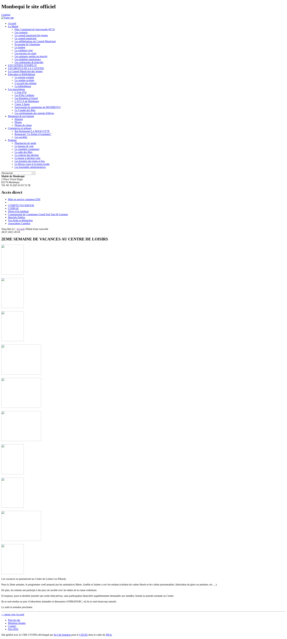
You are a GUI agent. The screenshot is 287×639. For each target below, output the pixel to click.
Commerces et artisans (19, 128)
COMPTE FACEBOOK (21, 205)
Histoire (19, 119)
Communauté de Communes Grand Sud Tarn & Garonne (38, 214)
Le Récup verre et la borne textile (32, 164)
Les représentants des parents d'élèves (34, 113)
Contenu (5, 14)
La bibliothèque (23, 86)
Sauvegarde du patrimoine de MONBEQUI (37, 107)
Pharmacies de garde (25, 143)
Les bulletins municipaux (28, 59)
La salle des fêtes (23, 152)
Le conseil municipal (25, 38)
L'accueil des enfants (25, 83)
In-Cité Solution (62, 634)
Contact (12, 626)
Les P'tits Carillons (24, 95)
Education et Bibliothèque (21, 74)
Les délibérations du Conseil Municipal (35, 41)
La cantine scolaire (24, 80)
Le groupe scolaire (24, 77)
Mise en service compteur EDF (24, 199)
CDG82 (83, 634)
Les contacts (21, 32)
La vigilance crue (24, 50)
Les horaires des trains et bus (30, 161)
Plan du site (14, 620)
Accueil (12, 23)
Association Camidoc (19, 223)
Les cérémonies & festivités (29, 62)
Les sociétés (21, 137)
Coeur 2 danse (22, 104)
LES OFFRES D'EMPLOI (22, 65)
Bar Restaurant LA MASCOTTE (32, 131)
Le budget (20, 47)
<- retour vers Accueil (12, 614)
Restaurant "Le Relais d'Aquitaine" (33, 134)
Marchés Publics (16, 217)
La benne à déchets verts (27, 158)
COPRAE (13, 208)
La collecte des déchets (27, 155)
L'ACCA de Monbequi (27, 101)
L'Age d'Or (21, 92)
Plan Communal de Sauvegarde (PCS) (35, 29)
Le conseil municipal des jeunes (31, 35)
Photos (18, 122)
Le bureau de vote (24, 146)
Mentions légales (17, 623)
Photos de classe (23, 125)
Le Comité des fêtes (25, 110)
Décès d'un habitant (18, 211)
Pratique (12, 140)
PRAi (109, 634)
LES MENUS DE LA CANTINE (26, 68)
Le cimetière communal (27, 149)
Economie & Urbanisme (27, 44)
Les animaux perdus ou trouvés (31, 56)
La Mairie (13, 26)
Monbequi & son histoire (21, 116)
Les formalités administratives (30, 167)
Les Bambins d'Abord (26, 98)
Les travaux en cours (25, 53)
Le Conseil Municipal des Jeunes (25, 71)
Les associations (16, 89)
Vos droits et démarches (20, 220)
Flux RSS (13, 629)
